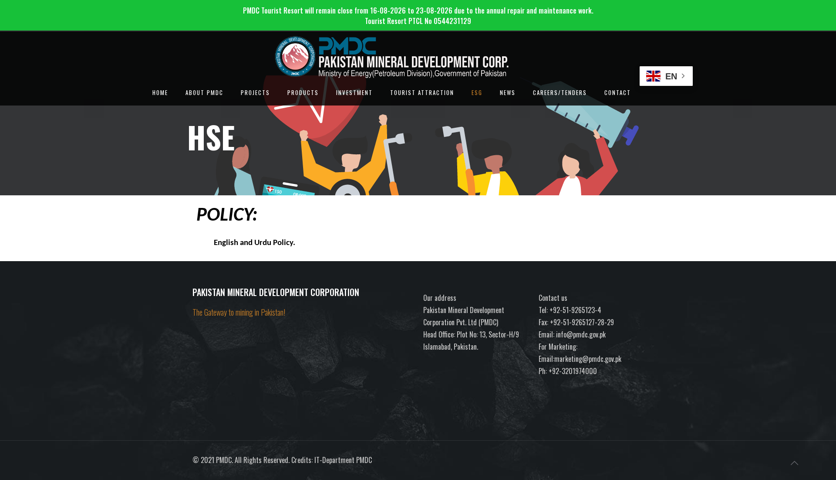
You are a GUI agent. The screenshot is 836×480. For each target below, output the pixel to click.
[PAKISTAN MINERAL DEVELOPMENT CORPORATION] (416, 48)
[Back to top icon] (794, 462)
